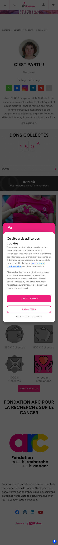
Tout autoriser (29, 298)
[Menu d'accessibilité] (54, 541)
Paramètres (29, 309)
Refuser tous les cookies (29, 317)
